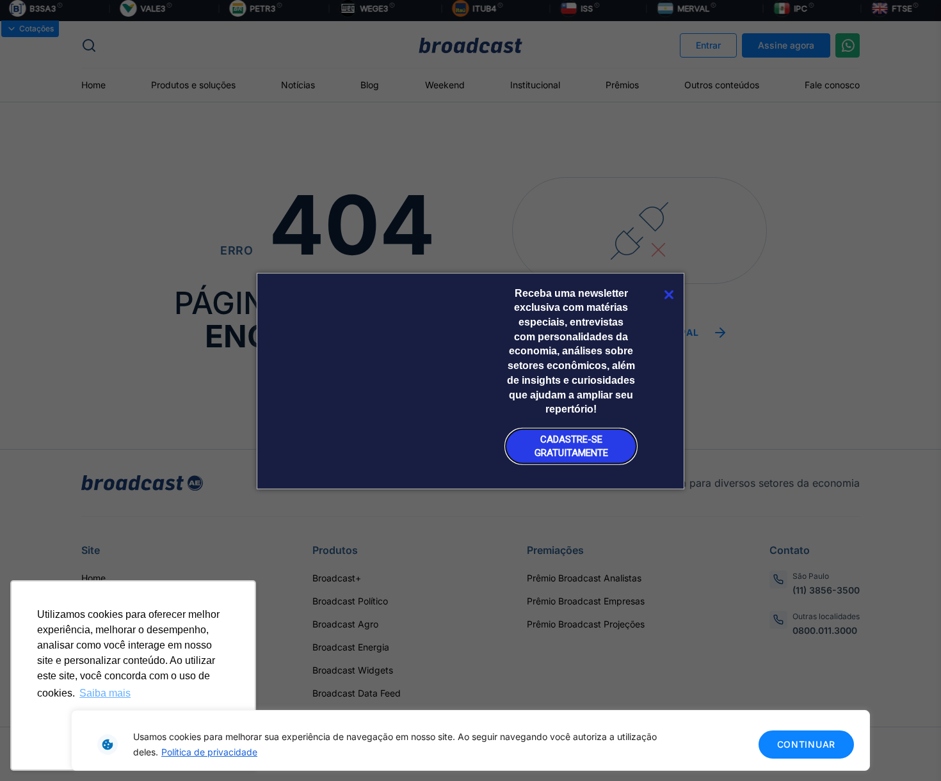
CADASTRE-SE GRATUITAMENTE (571, 445)
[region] (470, 740)
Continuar (806, 744)
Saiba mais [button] (105, 693)
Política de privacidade (209, 751)
